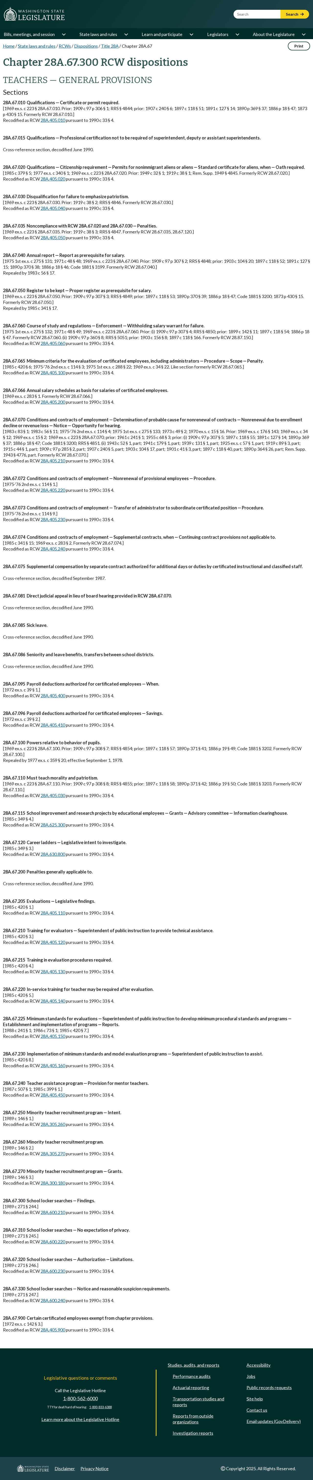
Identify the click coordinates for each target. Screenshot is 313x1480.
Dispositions (86, 46)
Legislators (217, 34)
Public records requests (269, 1387)
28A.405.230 (53, 519)
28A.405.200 (53, 402)
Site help (254, 1398)
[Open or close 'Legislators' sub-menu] (237, 34)
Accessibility (258, 1365)
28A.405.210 (53, 460)
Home (9, 46)
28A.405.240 (53, 548)
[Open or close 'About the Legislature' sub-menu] (303, 34)
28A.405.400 (53, 695)
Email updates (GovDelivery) (273, 1421)
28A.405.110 (53, 913)
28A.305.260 (53, 1124)
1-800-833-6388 (100, 1407)
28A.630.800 (53, 854)
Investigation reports (193, 1433)
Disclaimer (65, 1468)
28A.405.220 (53, 490)
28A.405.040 (53, 208)
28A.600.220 (53, 1241)
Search (292, 14)
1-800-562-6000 (80, 1398)
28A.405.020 (53, 179)
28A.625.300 (53, 824)
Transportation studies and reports (198, 1401)
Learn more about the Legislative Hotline (80, 1419)
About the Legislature (274, 34)
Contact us (256, 1410)
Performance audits (192, 1376)
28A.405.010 (53, 120)
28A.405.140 (53, 1001)
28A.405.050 (53, 237)
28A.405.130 (53, 971)
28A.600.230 (53, 1271)
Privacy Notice (94, 1468)
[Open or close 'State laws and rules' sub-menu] (126, 34)
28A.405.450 (53, 1095)
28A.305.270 (53, 1153)
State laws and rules (98, 34)
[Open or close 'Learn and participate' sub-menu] (191, 34)
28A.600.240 (53, 1300)
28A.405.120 (53, 942)
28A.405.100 (53, 372)
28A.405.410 (53, 725)
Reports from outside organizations (193, 1418)
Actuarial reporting (191, 1387)
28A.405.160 (53, 1065)
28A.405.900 (53, 1329)
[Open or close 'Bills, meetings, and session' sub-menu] (63, 34)
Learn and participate (162, 34)
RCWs (65, 46)
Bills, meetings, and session (29, 34)
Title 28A (110, 46)
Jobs (250, 1376)
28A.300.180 (53, 1183)
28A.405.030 (53, 795)
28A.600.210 (53, 1212)
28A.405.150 (53, 1036)
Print (298, 46)
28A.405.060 (53, 343)
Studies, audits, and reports (193, 1365)
